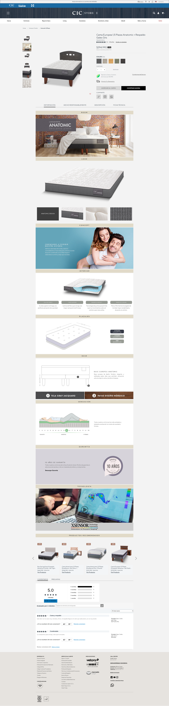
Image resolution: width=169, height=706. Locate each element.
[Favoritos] (90, 94)
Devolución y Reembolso (67, 664)
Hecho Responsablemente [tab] (75, 105)
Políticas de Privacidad (66, 660)
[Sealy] (32, 5)
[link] (160, 21)
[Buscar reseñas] (102, 605)
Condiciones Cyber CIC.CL (67, 683)
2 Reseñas (111, 42)
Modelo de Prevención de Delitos (44, 671)
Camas (24, 28)
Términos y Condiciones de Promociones (70, 671)
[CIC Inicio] (83, 13)
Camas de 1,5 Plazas (45, 28)
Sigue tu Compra (65, 658)
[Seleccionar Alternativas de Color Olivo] (117, 61)
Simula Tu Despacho (108, 81)
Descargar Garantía (51, 470)
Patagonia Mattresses (42, 677)
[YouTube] (114, 677)
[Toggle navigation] (8, 13)
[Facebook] (112, 677)
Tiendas (39, 675)
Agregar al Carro (108, 88)
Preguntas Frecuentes (66, 677)
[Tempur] (22, 5)
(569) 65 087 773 (119, 669)
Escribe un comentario (121, 42)
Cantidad (99, 66)
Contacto (63, 681)
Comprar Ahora (133, 88)
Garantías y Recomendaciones (68, 666)
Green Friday (64, 688)
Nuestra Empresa (41, 658)
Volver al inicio (56, 647)
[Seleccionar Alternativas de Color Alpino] (105, 61)
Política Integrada (41, 660)
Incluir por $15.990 (108, 76)
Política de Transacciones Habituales (45, 664)
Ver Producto (41, 572)
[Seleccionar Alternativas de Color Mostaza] (111, 61)
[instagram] (106, 96)
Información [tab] (49, 105)
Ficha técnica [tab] (119, 105)
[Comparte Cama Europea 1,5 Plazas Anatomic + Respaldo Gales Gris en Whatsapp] (112, 96)
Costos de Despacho (66, 673)
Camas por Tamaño (33, 28)
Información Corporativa (42, 662)
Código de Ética (40, 666)
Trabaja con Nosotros (41, 673)
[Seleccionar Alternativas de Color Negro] (123, 61)
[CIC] (11, 5)
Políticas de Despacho (66, 669)
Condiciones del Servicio (139, 74)
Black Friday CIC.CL (66, 685)
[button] (158, 13)
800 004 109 (113, 659)
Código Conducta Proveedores (44, 669)
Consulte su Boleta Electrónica (68, 679)
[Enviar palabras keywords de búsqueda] (154, 13)
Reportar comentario (79, 624)
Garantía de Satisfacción (66, 662)
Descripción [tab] (99, 105)
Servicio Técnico (64, 675)
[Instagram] (117, 677)
